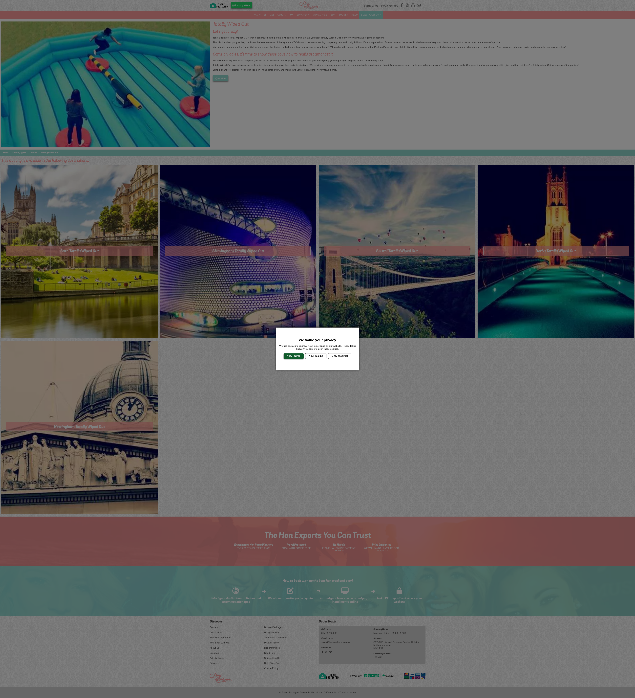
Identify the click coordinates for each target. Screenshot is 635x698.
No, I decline (316, 355)
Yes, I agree (293, 355)
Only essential (340, 355)
